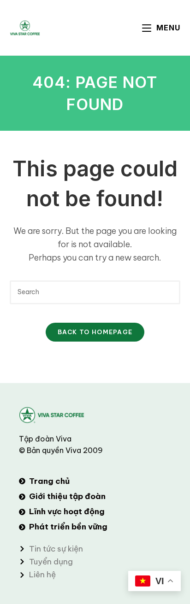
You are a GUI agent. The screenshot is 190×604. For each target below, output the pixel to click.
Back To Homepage (95, 332)
